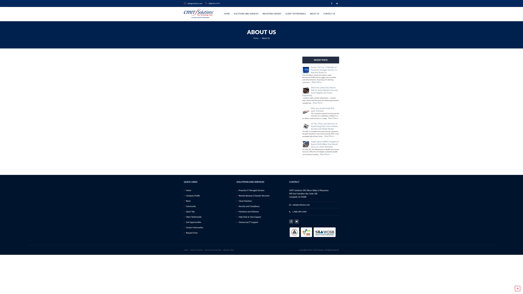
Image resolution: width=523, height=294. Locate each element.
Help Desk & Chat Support (250, 217)
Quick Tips (190, 211)
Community (191, 206)
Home (227, 14)
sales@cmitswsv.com (301, 205)
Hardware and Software (249, 211)
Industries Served (271, 14)
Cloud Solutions (245, 201)
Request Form (192, 233)
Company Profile (193, 196)
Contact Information (194, 227)
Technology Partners (213, 250)
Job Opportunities (193, 222)
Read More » (317, 82)
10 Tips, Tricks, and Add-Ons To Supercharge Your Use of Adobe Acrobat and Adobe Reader (324, 126)
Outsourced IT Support (248, 222)
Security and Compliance (249, 206)
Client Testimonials (295, 14)
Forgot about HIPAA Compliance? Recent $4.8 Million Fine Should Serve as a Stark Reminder (325, 144)
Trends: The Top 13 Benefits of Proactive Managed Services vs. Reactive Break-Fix (324, 70)
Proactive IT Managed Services (251, 190)
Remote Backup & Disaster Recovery (254, 196)
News (188, 201)
